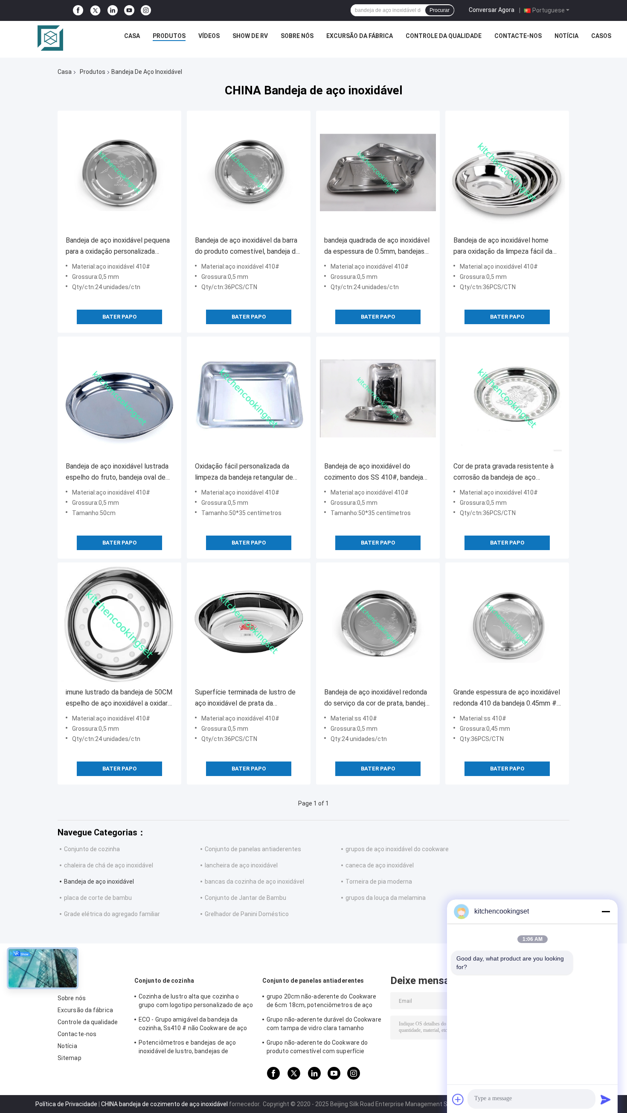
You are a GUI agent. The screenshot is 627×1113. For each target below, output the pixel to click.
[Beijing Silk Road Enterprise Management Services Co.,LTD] (50, 38)
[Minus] (606, 911)
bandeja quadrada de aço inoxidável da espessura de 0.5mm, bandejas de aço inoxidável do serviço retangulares (377, 246)
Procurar (440, 10)
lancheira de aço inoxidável (241, 865)
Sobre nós (297, 35)
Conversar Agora (491, 9)
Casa (132, 35)
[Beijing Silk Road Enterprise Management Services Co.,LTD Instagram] (146, 10)
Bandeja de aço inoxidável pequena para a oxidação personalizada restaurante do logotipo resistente (118, 246)
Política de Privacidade (66, 1104)
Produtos (169, 35)
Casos (601, 35)
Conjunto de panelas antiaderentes (253, 849)
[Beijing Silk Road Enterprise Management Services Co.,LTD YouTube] (129, 10)
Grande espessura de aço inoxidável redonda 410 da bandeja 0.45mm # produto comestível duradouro (506, 698)
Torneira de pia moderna (378, 881)
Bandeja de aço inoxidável (99, 881)
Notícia (566, 35)
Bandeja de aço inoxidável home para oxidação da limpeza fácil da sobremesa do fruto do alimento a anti (504, 246)
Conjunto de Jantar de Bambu (245, 897)
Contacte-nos (518, 35)
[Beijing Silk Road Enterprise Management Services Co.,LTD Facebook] (78, 10)
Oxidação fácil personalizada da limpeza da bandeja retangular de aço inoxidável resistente (244, 472)
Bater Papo (119, 316)
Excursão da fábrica (359, 35)
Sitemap (69, 1057)
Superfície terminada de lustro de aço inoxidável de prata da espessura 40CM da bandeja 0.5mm (248, 698)
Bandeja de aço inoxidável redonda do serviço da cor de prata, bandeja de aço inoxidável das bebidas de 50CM (376, 698)
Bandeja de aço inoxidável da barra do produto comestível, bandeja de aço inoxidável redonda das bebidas (248, 246)
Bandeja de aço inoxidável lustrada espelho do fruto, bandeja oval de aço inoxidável (117, 472)
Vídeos (209, 35)
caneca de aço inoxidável (379, 865)
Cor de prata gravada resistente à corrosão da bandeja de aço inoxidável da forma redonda (503, 472)
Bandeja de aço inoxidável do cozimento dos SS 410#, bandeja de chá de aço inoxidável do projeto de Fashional (377, 472)
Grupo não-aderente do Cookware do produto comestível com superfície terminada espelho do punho (317, 1048)
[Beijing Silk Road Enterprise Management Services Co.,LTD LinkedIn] (112, 10)
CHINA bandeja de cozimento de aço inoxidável (164, 1104)
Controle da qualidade (444, 35)
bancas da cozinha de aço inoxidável (254, 881)
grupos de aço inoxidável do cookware (397, 849)
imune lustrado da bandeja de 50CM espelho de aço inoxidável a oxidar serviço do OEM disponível (119, 698)
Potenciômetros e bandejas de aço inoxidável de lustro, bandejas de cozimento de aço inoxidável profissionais (187, 1048)
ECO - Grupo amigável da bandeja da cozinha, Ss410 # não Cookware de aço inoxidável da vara (193, 1025)
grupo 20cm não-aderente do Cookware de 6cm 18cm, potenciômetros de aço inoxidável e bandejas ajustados (322, 1002)
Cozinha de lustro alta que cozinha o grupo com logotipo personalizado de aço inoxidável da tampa (196, 1002)
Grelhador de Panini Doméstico (247, 914)
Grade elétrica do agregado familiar (112, 914)
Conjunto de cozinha (92, 849)
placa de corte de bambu (98, 897)
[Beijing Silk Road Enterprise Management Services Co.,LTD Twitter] (95, 11)
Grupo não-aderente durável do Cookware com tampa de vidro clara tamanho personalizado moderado (324, 1025)
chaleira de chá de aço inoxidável (108, 865)
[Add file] (458, 1099)
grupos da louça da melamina (385, 897)
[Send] (605, 1099)
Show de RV (250, 35)
